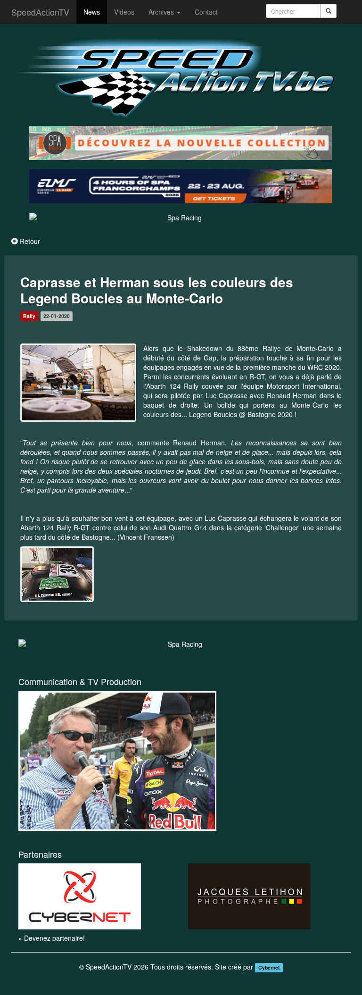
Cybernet (269, 967)
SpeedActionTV (40, 12)
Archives (162, 12)
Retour (30, 241)
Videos (124, 12)
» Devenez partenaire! (51, 938)
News (91, 12)
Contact (206, 12)
